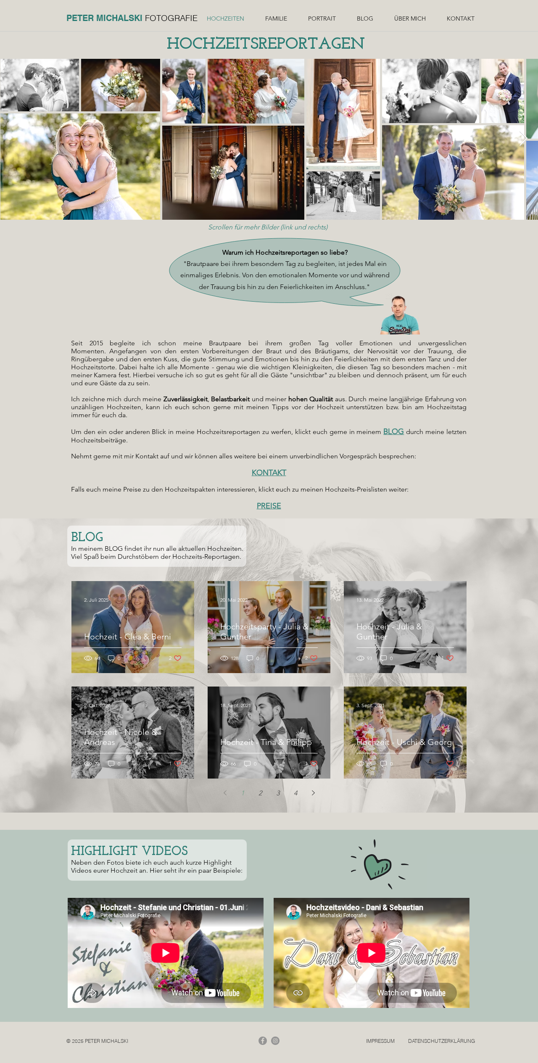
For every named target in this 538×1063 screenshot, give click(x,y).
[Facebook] (262, 1041)
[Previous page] (224, 792)
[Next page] (313, 792)
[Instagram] (275, 1041)
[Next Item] (523, 139)
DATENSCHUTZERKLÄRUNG (441, 1041)
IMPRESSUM (380, 1041)
